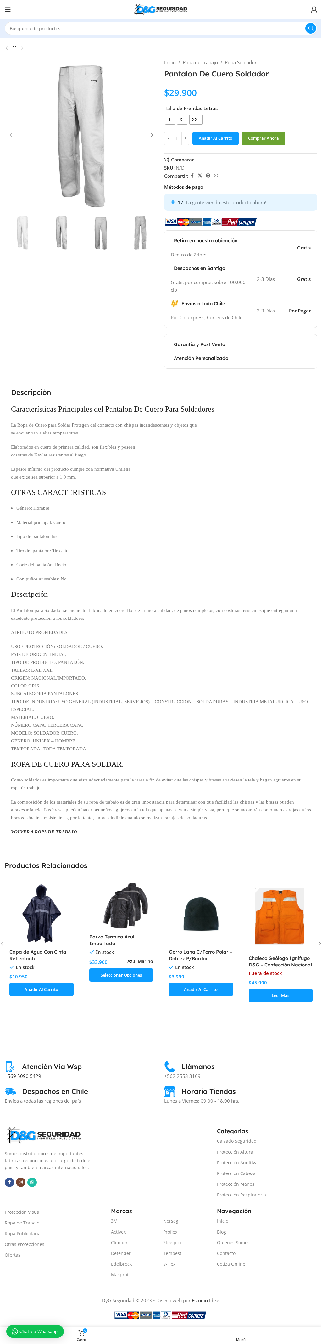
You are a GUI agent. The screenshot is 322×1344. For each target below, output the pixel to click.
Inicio (170, 62)
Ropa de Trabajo (200, 62)
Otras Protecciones (24, 1244)
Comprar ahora (263, 138)
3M (114, 1221)
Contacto (226, 1253)
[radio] (170, 119)
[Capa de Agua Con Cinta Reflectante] (41, 914)
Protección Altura (235, 1152)
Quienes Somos (233, 1243)
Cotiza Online (231, 1264)
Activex (118, 1232)
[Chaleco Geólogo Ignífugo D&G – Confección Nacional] (281, 917)
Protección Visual (23, 1212)
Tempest (172, 1253)
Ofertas (12, 1255)
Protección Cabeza (236, 1173)
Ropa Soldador (241, 62)
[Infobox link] (43, 1066)
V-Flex (169, 1264)
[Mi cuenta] (314, 9)
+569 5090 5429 (23, 1076)
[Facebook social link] (192, 175)
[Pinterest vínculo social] (208, 175)
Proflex (170, 1232)
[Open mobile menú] (8, 9)
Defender (121, 1253)
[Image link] (44, 1135)
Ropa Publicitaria (23, 1233)
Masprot (120, 1275)
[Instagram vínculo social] (20, 1182)
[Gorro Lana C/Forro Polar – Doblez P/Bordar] (201, 914)
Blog (221, 1232)
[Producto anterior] (7, 48)
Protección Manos (235, 1184)
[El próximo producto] (22, 48)
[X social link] (200, 175)
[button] (11, 135)
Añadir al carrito (215, 138)
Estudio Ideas (206, 1300)
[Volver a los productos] (14, 48)
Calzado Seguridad (237, 1141)
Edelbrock (121, 1264)
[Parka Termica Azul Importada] (121, 906)
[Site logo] (161, 9)
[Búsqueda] (310, 28)
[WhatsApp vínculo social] (216, 175)
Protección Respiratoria (241, 1195)
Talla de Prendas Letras (191, 108)
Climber (119, 1243)
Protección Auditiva (237, 1163)
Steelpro (172, 1243)
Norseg (170, 1221)
